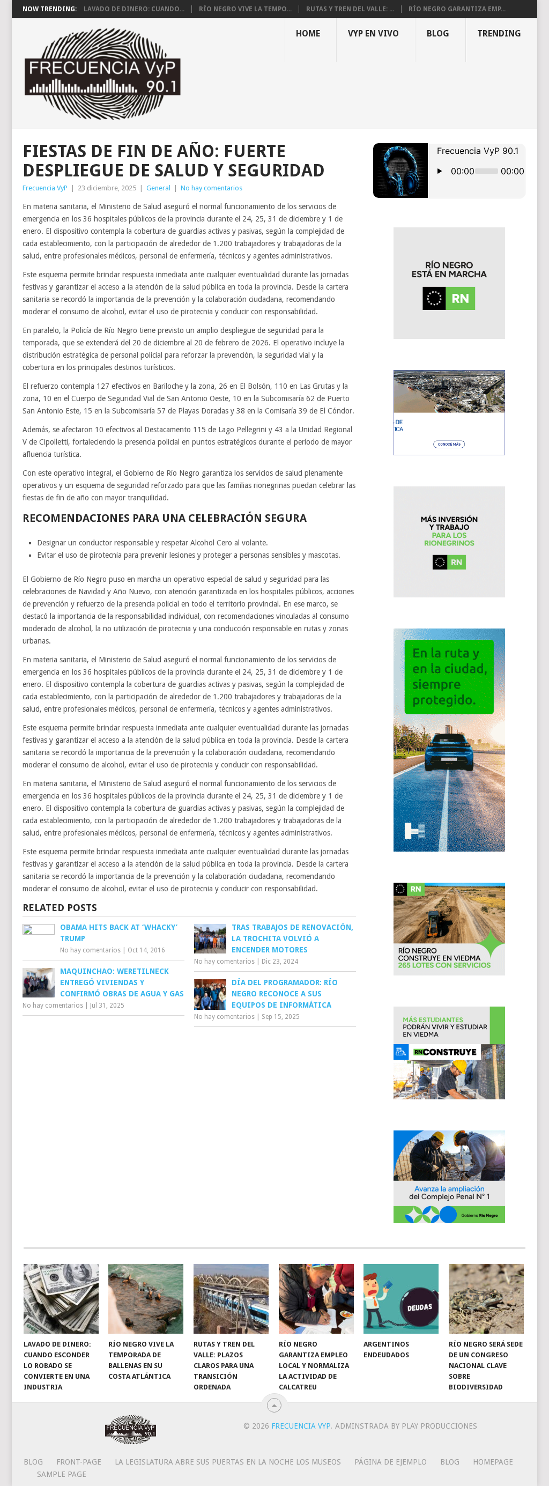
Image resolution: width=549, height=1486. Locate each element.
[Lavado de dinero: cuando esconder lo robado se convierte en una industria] (61, 1299)
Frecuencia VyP (45, 188)
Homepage (493, 1462)
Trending (499, 33)
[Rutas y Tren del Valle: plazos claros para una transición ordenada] (231, 1299)
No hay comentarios (211, 188)
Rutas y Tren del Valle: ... (350, 9)
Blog (438, 33)
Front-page (78, 1462)
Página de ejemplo (390, 1462)
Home (308, 33)
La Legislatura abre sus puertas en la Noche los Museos (228, 1462)
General (158, 188)
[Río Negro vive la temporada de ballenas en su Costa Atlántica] (145, 1299)
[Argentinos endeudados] (401, 1299)
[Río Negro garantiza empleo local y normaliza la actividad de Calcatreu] (316, 1299)
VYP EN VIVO (373, 33)
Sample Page (61, 1474)
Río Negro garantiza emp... (457, 9)
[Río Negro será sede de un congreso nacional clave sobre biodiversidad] (486, 1299)
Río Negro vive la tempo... (245, 9)
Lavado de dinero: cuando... (134, 9)
